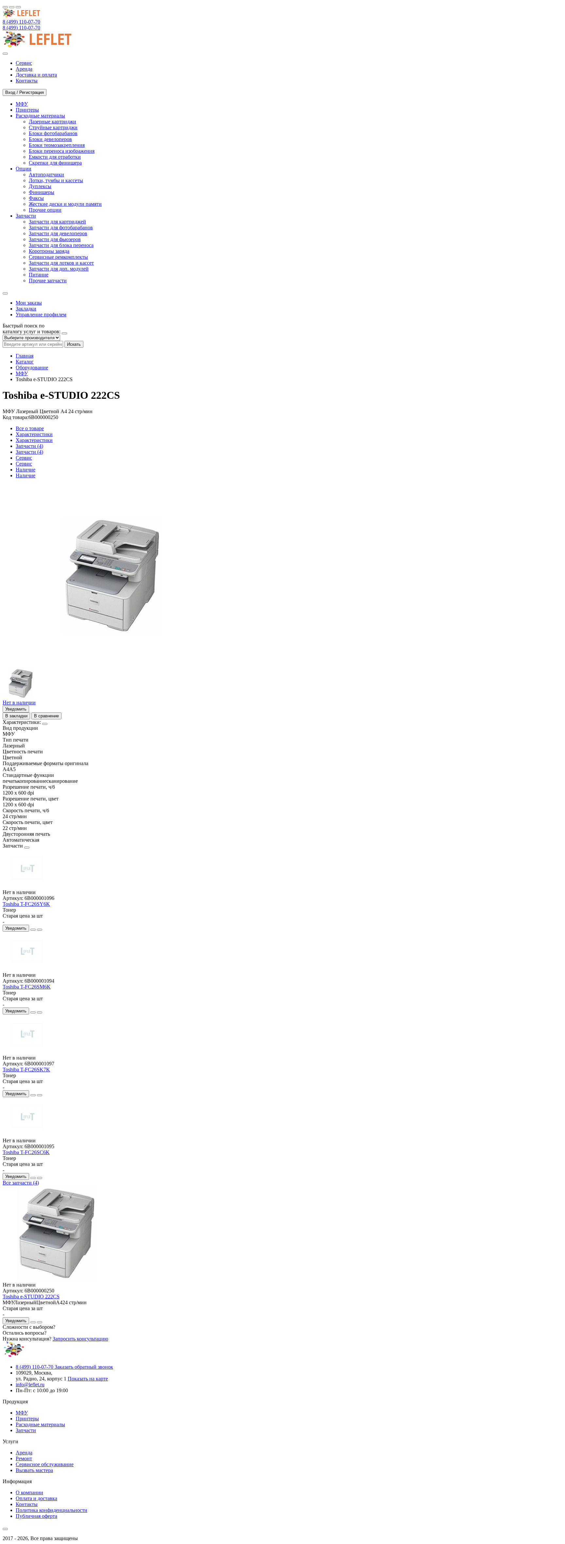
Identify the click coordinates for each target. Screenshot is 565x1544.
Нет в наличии (19, 702)
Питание (38, 274)
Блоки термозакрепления (57, 145)
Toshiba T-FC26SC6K (26, 1152)
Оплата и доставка (36, 1498)
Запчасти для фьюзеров (55, 239)
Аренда (24, 1452)
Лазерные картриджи (52, 121)
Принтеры (27, 1418)
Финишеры (41, 192)
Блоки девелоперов (50, 139)
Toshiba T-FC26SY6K (26, 904)
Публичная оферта (36, 1516)
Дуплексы (40, 186)
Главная (24, 356)
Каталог (25, 361)
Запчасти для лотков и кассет (61, 263)
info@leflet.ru (30, 1384)
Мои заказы (29, 303)
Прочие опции (45, 210)
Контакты (27, 1504)
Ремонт (24, 1458)
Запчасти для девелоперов (58, 233)
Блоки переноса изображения (61, 151)
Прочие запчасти (48, 280)
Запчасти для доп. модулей (59, 269)
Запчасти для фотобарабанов (61, 227)
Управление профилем (41, 314)
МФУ (22, 373)
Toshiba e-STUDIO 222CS (31, 1296)
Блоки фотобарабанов (53, 133)
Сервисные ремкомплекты (58, 257)
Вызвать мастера (34, 1470)
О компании (29, 1492)
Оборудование (32, 367)
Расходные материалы (40, 1424)
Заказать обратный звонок (84, 1367)
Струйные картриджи (53, 127)
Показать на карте (88, 1378)
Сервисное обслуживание (45, 1464)
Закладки (26, 308)
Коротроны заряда (49, 251)
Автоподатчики (46, 174)
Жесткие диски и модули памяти (65, 204)
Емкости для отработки (55, 157)
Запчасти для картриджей (57, 221)
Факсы (36, 198)
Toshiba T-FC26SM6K (27, 987)
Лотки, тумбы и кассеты (56, 180)
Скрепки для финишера (55, 163)
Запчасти (26, 1430)
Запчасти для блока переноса (61, 245)
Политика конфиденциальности (51, 1510)
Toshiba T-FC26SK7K (26, 1069)
